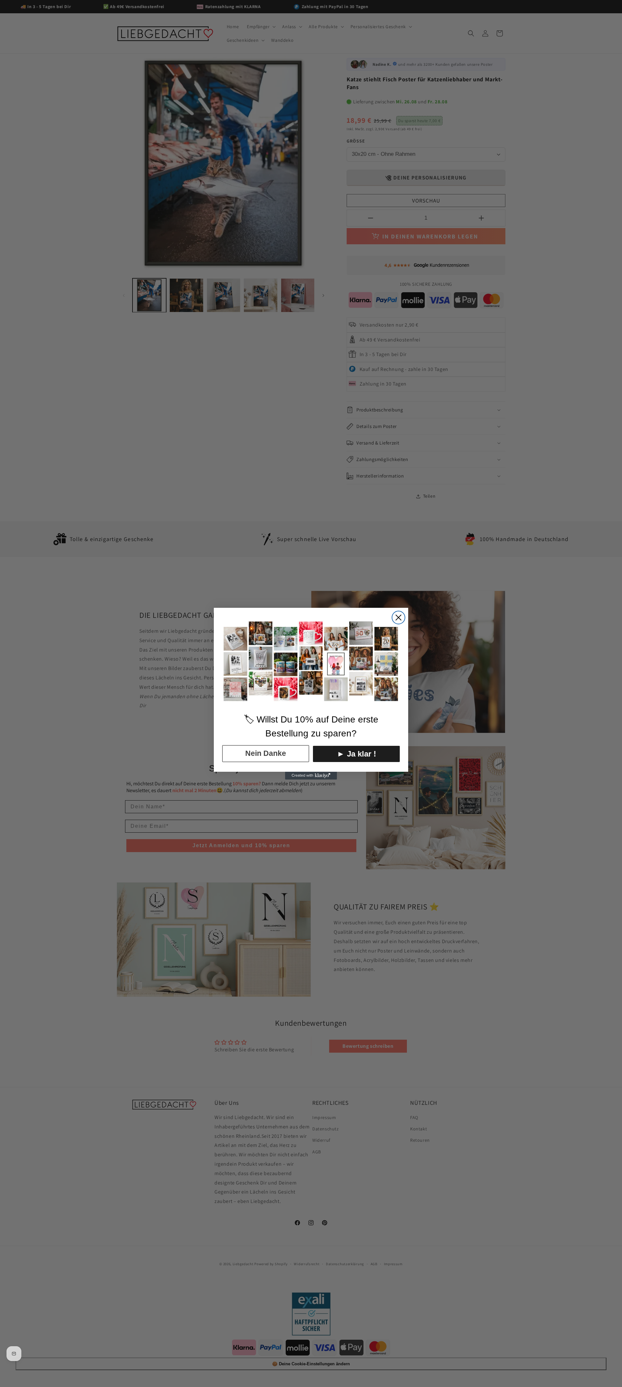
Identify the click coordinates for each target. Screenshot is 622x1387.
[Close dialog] (398, 617)
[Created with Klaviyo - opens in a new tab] (311, 776)
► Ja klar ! (356, 753)
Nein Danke (265, 753)
